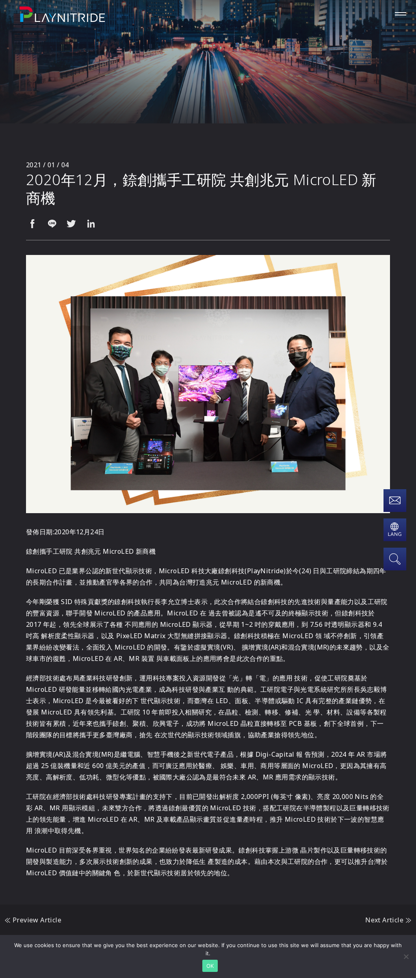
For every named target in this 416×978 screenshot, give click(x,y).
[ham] (400, 14)
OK (210, 966)
